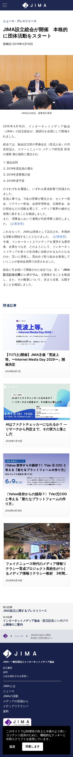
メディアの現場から (16, 701)
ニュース (8, 21)
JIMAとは (9, 686)
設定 (12, 746)
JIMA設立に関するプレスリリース (25, 609)
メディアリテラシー (16, 706)
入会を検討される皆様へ (15, 676)
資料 (6, 711)
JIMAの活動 (10, 696)
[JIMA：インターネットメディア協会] (5, 635)
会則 (5, 672)
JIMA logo (36, 5)
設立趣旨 (7, 667)
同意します (33, 746)
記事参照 (17, 223)
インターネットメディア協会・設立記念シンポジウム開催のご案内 (35, 621)
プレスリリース (26, 21)
